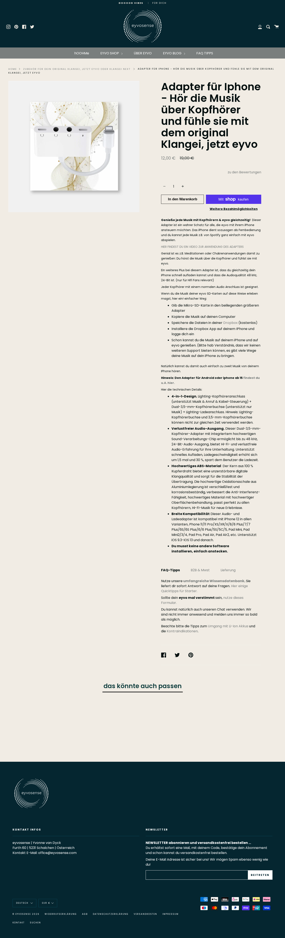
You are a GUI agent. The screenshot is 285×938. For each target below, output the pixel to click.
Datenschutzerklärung (111, 914)
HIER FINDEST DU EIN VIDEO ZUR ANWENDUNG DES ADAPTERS (202, 247)
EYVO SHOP (110, 53)
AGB (85, 914)
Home (12, 69)
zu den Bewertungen (244, 172)
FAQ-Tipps (170, 570)
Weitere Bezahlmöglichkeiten (234, 209)
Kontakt (19, 922)
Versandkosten (145, 914)
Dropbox (230, 322)
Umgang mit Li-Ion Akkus (228, 626)
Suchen (35, 922)
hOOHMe (81, 53)
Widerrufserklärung (61, 914)
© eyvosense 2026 (26, 914)
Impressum (170, 914)
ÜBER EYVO (143, 53)
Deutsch (22, 903)
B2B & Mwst (200, 570)
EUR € (46, 903)
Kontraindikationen (182, 631)
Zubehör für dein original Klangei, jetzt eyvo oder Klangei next (76, 69)
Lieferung (228, 570)
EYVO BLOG (172, 53)
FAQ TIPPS (204, 53)
